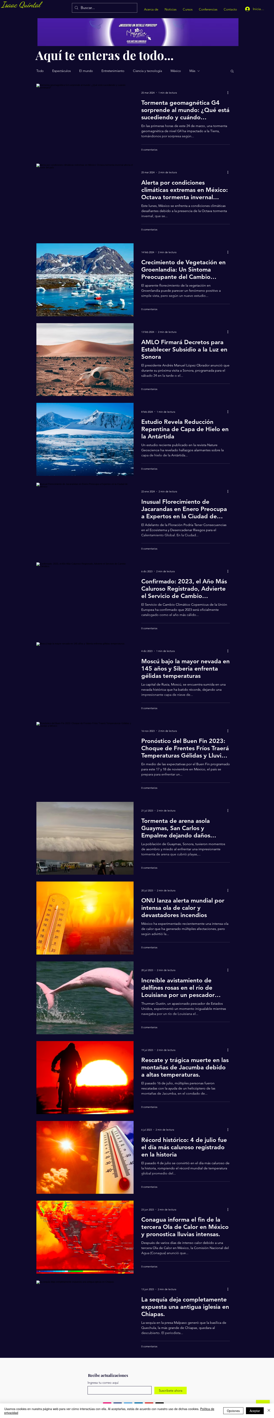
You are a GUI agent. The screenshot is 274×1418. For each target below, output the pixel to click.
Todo (40, 71)
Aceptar (255, 1411)
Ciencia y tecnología (147, 71)
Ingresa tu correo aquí (103, 1382)
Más (192, 71)
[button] (232, 71)
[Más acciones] (229, 92)
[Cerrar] (268, 1411)
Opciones (233, 1411)
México (176, 71)
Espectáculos (61, 71)
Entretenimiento (112, 71)
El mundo (86, 71)
